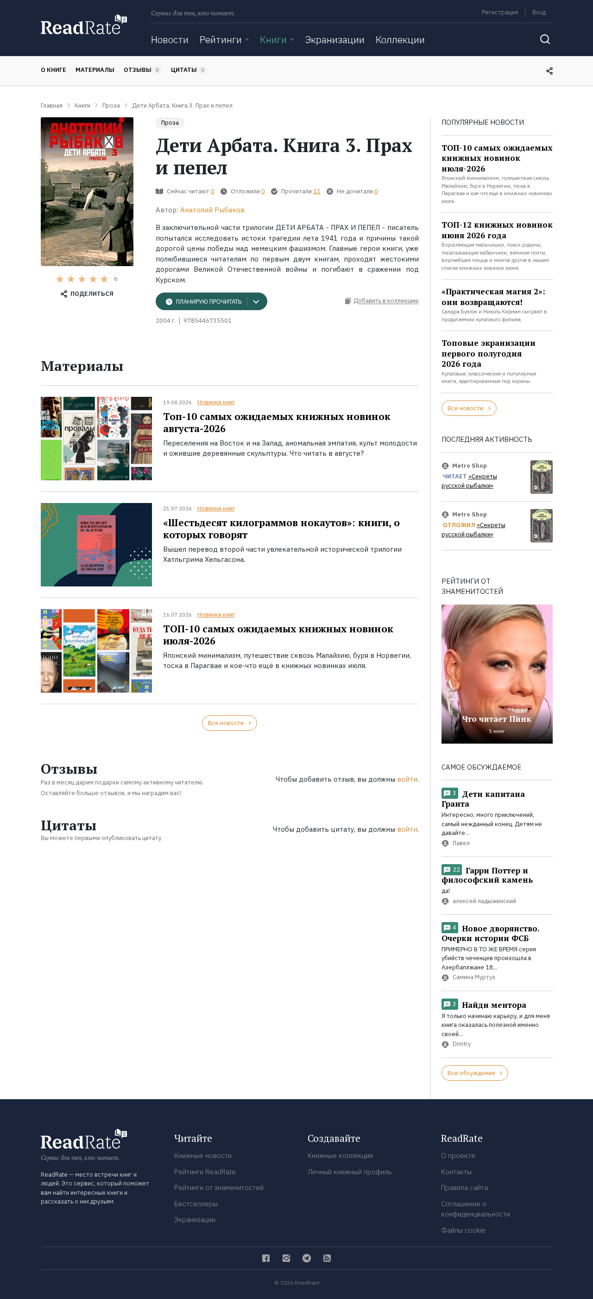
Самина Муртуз (474, 977)
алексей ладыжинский (484, 901)
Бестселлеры (196, 1203)
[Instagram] (286, 1258)
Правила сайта (464, 1187)
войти (407, 779)
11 (317, 191)
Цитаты (187, 70)
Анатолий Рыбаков (212, 209)
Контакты (456, 1171)
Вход (539, 12)
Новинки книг (216, 402)
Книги (273, 39)
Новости (170, 39)
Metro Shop (469, 466)
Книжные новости (203, 1155)
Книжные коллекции (340, 1155)
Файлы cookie (463, 1230)
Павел (461, 843)
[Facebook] (266, 1258)
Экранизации (335, 39)
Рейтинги (221, 39)
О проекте (458, 1155)
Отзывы (141, 70)
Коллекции (400, 39)
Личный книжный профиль (350, 1171)
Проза (170, 123)
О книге (53, 70)
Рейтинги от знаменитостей (219, 1187)
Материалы (95, 70)
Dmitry (462, 1044)
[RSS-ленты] (327, 1258)
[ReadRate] (84, 24)
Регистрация (500, 12)
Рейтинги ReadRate (205, 1171)
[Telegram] (306, 1258)
